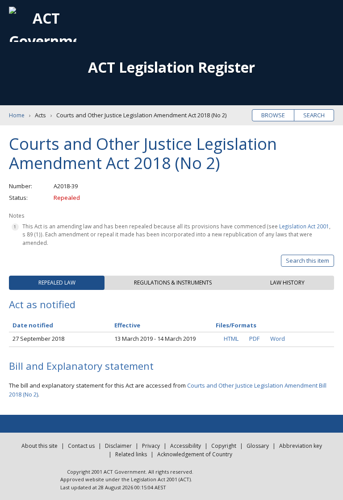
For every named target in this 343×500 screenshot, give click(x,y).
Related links (131, 454)
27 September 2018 (38, 339)
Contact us (81, 446)
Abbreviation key (300, 446)
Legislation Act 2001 (304, 226)
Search (314, 115)
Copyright (223, 446)
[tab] (57, 283)
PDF (254, 339)
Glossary (258, 446)
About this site (39, 446)
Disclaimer (118, 446)
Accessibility (185, 446)
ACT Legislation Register (171, 67)
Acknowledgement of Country (194, 454)
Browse (273, 115)
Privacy (151, 446)
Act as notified (42, 304)
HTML (231, 339)
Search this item (307, 260)
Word (277, 339)
